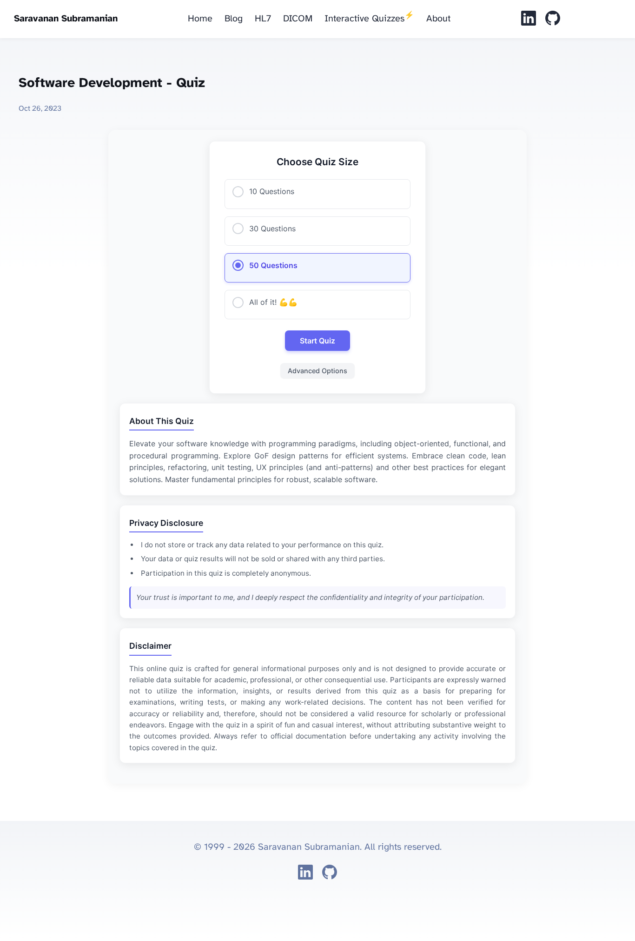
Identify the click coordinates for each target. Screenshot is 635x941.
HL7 (263, 19)
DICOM (297, 19)
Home (200, 19)
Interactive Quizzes (369, 18)
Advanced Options (317, 371)
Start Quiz (317, 340)
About (438, 19)
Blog (234, 19)
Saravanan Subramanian (66, 19)
